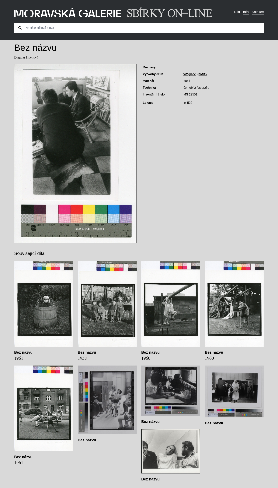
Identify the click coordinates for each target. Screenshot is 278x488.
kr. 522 (187, 102)
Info (246, 12)
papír (186, 80)
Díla (237, 12)
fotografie (189, 74)
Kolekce (258, 12)
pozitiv (202, 74)
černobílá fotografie (196, 87)
